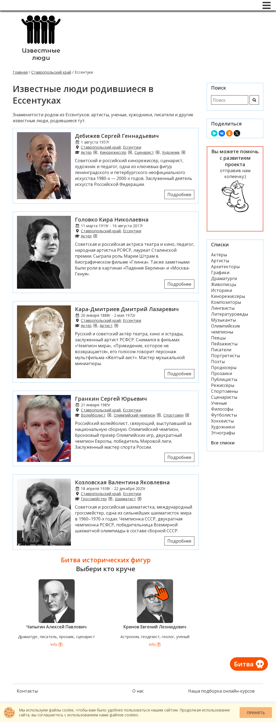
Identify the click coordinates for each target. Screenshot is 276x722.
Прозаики (221, 373)
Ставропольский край (51, 72)
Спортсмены (224, 391)
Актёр (86, 152)
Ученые (219, 403)
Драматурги (224, 278)
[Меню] (266, 5)
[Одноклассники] (229, 133)
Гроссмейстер (94, 498)
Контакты (27, 691)
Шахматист (125, 498)
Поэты (218, 362)
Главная (20, 72)
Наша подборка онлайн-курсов (221, 691)
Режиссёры (222, 385)
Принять (256, 712)
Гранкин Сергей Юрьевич (111, 398)
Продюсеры (223, 367)
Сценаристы (224, 397)
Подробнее (179, 194)
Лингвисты (222, 308)
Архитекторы (225, 267)
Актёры (219, 255)
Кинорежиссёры (228, 296)
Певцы (218, 338)
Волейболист (93, 415)
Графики (220, 272)
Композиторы (226, 302)
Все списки (222, 443)
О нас (138, 691)
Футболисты (224, 415)
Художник (171, 152)
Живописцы (223, 284)
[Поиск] (254, 100)
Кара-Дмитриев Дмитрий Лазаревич (127, 309)
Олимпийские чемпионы (225, 329)
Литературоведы (229, 314)
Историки (221, 290)
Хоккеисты (222, 421)
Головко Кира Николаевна (112, 219)
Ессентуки (132, 147)
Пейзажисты (224, 344)
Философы (222, 409)
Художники (223, 427)
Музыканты (223, 320)
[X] (237, 133)
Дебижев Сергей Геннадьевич (117, 135)
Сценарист (144, 152)
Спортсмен (173, 415)
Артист (106, 325)
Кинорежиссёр (113, 152)
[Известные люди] (41, 44)
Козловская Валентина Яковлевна (122, 482)
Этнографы (223, 433)
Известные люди (41, 54)
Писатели (221, 350)
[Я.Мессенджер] (214, 133)
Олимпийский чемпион (134, 415)
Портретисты (225, 356)
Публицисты (224, 379)
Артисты (220, 261)
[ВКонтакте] (222, 133)
